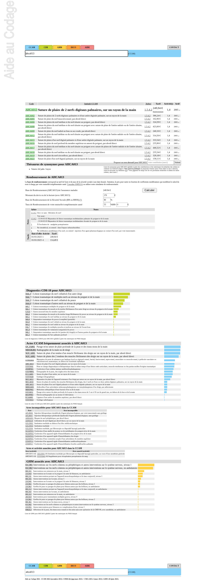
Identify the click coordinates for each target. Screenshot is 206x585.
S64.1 (27, 317)
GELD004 (29, 426)
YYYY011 (29, 366)
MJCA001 (30, 353)
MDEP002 (29, 390)
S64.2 (27, 324)
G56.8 (27, 312)
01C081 (29, 465)
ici (126, 170)
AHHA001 (29, 418)
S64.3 (28, 300)
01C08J (29, 468)
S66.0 (27, 314)
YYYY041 (41, 456)
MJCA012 (29, 379)
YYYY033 (29, 400)
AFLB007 (29, 416)
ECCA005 (29, 374)
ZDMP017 (29, 444)
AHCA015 (29, 384)
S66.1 (27, 309)
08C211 (28, 476)
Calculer (149, 190)
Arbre (148, 104)
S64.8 (28, 303)
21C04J (28, 474)
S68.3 (27, 332)
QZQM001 (29, 372)
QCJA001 (30, 347)
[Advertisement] (103, 22)
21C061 (28, 484)
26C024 (28, 497)
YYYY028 (29, 377)
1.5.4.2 (148, 109)
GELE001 (41, 454)
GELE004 (29, 428)
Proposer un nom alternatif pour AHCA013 (130, 162)
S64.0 (27, 322)
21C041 (28, 481)
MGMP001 (29, 431)
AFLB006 (29, 413)
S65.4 (27, 330)
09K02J (28, 510)
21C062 (28, 499)
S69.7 (27, 306)
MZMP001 (29, 439)
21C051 (28, 507)
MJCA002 (30, 356)
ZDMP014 (29, 441)
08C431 (28, 471)
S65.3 (27, 335)
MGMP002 (29, 434)
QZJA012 (29, 392)
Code (31, 104)
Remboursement (158, 112)
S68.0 (27, 319)
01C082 (28, 504)
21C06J (28, 486)
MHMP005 (29, 436)
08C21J (28, 489)
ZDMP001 (29, 369)
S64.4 (28, 294)
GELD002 (29, 423)
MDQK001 (30, 350)
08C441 (28, 479)
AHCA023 (29, 364)
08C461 (28, 502)
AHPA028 (29, 421)
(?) (81, 200)
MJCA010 (29, 382)
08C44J (28, 492)
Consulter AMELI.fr (75, 184)
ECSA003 (29, 397)
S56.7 (27, 327)
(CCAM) (131, 54)
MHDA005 (29, 387)
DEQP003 (29, 395)
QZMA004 (29, 360)
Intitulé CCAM (91, 104)
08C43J (28, 494)
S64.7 (28, 297)
